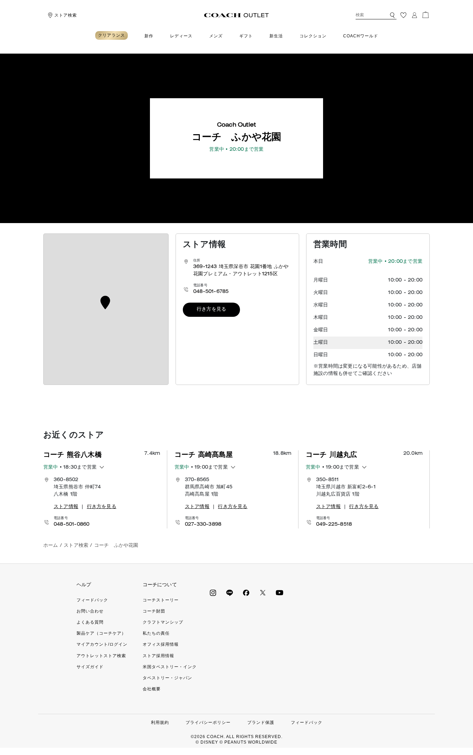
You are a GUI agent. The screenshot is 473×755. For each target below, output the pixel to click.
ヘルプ (84, 584)
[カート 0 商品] (425, 15)
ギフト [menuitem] (246, 36)
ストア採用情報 (158, 655)
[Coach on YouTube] (279, 592)
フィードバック (92, 600)
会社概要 (152, 689)
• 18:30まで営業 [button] (70, 467)
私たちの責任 (156, 633)
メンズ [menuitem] (216, 36)
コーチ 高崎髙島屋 (204, 455)
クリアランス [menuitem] (111, 35)
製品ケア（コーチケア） (101, 633)
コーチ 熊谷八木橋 (72, 455)
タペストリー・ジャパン (167, 677)
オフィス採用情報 (161, 644)
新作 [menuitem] (148, 36)
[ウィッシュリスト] (403, 15)
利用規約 (160, 722)
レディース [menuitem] (181, 36)
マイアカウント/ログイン (102, 644)
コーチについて (160, 584)
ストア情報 (66, 507)
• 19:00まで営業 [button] (201, 467)
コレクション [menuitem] (313, 36)
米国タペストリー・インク (170, 666)
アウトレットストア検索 (101, 655)
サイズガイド (90, 666)
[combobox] (376, 15)
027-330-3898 (203, 524)
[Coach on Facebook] (246, 592)
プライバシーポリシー (208, 722)
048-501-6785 (211, 291)
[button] (392, 15)
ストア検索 (65, 15)
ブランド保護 (260, 722)
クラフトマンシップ (163, 622)
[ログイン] (414, 15)
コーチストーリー (161, 600)
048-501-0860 (71, 524)
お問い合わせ (90, 611)
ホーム (50, 545)
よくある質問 (90, 622)
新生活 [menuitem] (276, 36)
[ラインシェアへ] (229, 592)
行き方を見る (211, 309)
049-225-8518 (334, 524)
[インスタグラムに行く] (213, 592)
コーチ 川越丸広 (331, 455)
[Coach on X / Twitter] (263, 592)
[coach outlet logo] (236, 15)
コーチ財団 (154, 611)
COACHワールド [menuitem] (360, 36)
